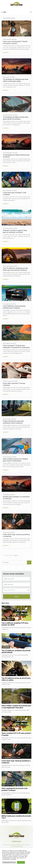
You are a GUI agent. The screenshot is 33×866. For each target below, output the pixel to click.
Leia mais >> (6, 52)
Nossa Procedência (16, 844)
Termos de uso (26, 844)
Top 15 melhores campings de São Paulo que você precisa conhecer (15, 269)
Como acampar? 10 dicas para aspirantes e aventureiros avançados (16, 346)
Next (16, 555)
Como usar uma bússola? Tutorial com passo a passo (15, 42)
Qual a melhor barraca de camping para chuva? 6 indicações (15, 460)
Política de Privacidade (17, 846)
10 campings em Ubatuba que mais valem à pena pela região (15, 80)
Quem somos (6, 844)
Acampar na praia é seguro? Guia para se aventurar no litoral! (15, 231)
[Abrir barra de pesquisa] (31, 12)
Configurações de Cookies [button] (9, 862)
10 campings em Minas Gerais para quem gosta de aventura (15, 118)
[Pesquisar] (29, 562)
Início (4, 18)
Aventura (8, 18)
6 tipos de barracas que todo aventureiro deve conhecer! (13, 422)
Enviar (16, 596)
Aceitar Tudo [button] (21, 862)
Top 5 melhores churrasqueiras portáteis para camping (14, 307)
